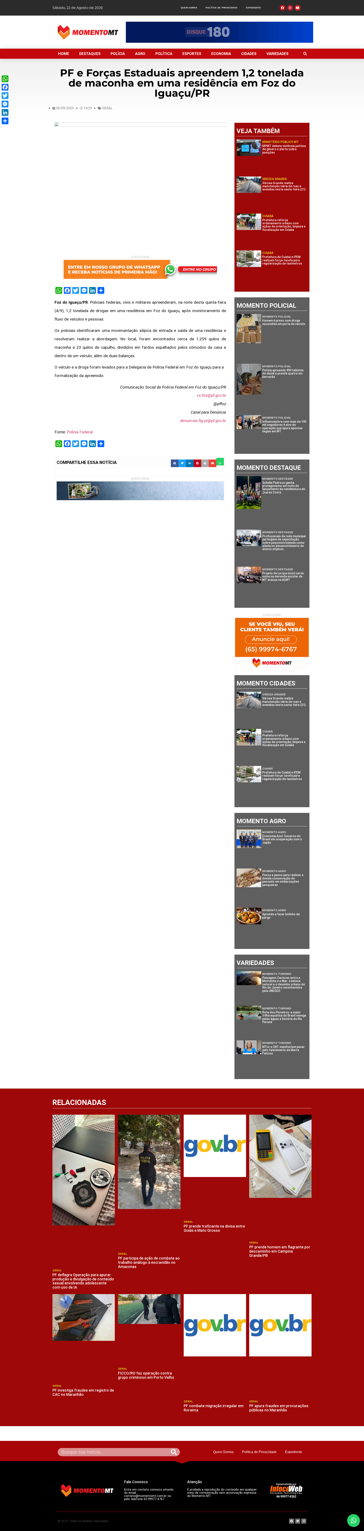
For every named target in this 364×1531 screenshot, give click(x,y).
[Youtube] (298, 8)
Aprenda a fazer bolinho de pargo (281, 915)
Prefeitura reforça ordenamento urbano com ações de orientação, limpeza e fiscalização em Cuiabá (283, 224)
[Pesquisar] (174, 1452)
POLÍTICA (163, 53)
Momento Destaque (277, 478)
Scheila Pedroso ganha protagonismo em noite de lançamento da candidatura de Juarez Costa (283, 487)
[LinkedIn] (5, 112)
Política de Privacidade (221, 8)
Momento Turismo (276, 973)
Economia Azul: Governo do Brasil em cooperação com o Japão (282, 839)
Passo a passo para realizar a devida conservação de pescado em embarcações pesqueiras (282, 879)
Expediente (253, 8)
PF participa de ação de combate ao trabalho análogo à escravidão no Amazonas (149, 1262)
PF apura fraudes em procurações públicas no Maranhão (278, 1408)
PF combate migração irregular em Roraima (214, 1408)
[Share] (5, 121)
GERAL (107, 108)
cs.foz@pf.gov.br (211, 395)
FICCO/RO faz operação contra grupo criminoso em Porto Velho (146, 1375)
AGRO (140, 53)
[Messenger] (5, 104)
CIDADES (248, 53)
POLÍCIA (118, 53)
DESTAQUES (89, 53)
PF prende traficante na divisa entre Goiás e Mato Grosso (214, 1228)
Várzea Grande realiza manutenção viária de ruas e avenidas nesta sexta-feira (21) (284, 186)
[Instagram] (290, 8)
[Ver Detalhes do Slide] (219, 32)
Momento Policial (276, 316)
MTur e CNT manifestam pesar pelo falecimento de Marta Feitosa (283, 1050)
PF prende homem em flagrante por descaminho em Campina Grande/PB (279, 1251)
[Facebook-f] (282, 8)
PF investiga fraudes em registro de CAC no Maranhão (83, 1392)
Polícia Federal (80, 432)
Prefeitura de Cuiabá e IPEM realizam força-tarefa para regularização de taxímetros (282, 260)
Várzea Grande (274, 179)
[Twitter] (5, 95)
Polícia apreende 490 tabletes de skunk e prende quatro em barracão (283, 373)
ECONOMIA (221, 53)
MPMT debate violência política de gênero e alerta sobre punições (284, 149)
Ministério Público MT (280, 142)
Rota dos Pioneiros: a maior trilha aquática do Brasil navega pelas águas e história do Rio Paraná (284, 1017)
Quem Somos (189, 8)
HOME (63, 53)
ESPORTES (191, 53)
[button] (305, 54)
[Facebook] (5, 87)
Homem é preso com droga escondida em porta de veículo (283, 322)
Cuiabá (267, 216)
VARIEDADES (277, 53)
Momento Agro (274, 832)
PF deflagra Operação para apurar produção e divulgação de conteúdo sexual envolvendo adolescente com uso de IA (83, 1281)
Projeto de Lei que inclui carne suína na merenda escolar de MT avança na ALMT (283, 576)
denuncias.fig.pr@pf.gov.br (203, 420)
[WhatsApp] (5, 79)
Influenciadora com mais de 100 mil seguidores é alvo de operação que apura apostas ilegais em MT (284, 426)
